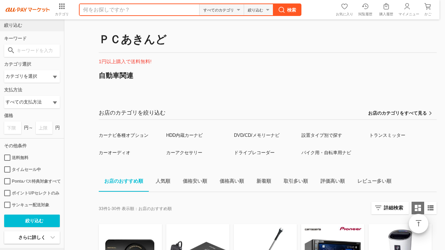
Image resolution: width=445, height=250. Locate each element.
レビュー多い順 (374, 181)
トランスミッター (387, 135)
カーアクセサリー (184, 152)
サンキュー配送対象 (30, 204)
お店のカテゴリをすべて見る (397, 113)
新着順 (264, 181)
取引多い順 (296, 181)
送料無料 (20, 157)
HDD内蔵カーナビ (184, 135)
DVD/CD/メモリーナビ (257, 135)
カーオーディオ (114, 152)
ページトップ (418, 223)
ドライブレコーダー (254, 152)
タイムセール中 (26, 169)
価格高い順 (232, 181)
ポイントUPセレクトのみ (35, 193)
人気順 (163, 181)
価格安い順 (195, 181)
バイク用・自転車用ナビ (326, 152)
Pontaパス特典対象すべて (36, 181)
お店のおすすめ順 (123, 181)
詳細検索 (393, 207)
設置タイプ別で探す (321, 135)
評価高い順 (333, 181)
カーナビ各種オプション (123, 135)
